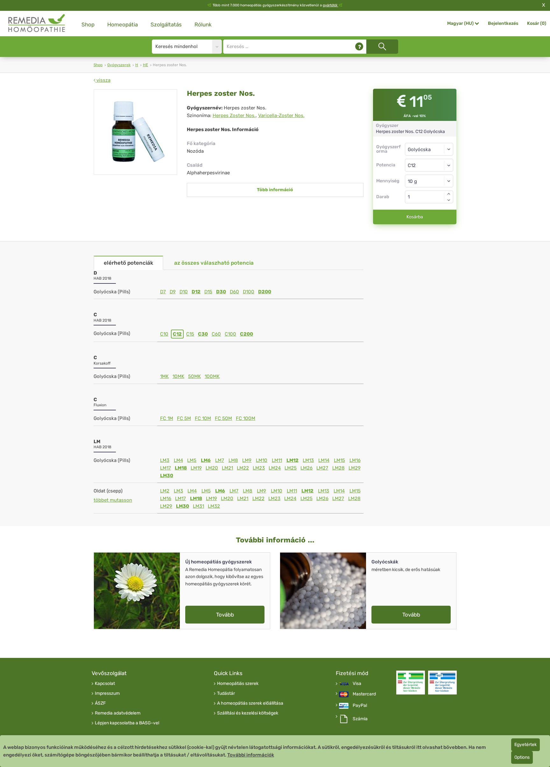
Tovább (225, 614)
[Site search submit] (382, 46)
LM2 (164, 491)
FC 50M (223, 418)
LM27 (322, 468)
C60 (216, 334)
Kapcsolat (105, 683)
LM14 (323, 460)
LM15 (339, 460)
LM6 (206, 460)
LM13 (308, 460)
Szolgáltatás (166, 24)
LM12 (292, 460)
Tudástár (226, 693)
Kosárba (414, 217)
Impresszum (107, 693)
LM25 (291, 468)
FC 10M (203, 418)
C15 (190, 334)
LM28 (338, 468)
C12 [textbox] (412, 165)
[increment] (448, 194)
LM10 (261, 460)
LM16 (355, 460)
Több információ (275, 189)
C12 (177, 334)
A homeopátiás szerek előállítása (250, 703)
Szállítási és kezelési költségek (247, 713)
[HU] (36, 23)
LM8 (233, 460)
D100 (248, 292)
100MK (212, 376)
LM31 (198, 506)
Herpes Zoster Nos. (234, 115)
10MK (178, 376)
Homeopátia (122, 24)
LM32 (214, 506)
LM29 (355, 468)
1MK (164, 376)
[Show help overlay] (359, 47)
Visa (357, 683)
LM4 (178, 460)
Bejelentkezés (503, 23)
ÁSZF (100, 703)
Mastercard (364, 694)
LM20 (212, 468)
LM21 (227, 468)
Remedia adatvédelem (117, 713)
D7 (163, 292)
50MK (194, 376)
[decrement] (448, 200)
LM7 (219, 460)
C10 (164, 334)
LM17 (165, 468)
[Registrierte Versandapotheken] (410, 682)
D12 (196, 292)
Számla (360, 719)
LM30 (166, 475)
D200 (264, 292)
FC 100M (245, 418)
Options (522, 757)
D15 (208, 292)
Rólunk (203, 24)
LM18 (181, 468)
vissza (102, 80)
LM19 (196, 468)
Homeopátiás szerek (237, 683)
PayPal (360, 705)
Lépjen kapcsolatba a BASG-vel (127, 723)
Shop (88, 24)
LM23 (259, 468)
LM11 (277, 460)
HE (145, 65)
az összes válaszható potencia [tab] (214, 263)
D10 (184, 292)
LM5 (191, 460)
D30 (221, 292)
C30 (203, 334)
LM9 (246, 460)
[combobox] (429, 165)
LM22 (243, 468)
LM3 (164, 460)
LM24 (275, 468)
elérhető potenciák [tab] (128, 263)
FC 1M (166, 418)
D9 (173, 292)
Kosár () (536, 23)
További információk (250, 755)
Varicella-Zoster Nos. (281, 115)
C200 (246, 334)
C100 (230, 334)
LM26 (306, 468)
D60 (234, 292)
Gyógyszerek (118, 65)
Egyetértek (525, 744)
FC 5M (184, 418)
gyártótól (330, 5)
